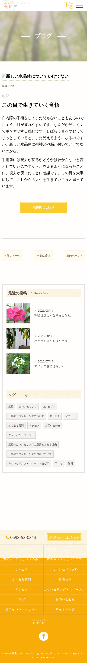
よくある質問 (16, 425)
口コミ (58, 463)
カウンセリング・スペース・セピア (28, 463)
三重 (10, 406)
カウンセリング (28, 406)
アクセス (34, 425)
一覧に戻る (44, 256)
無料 (70, 463)
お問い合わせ (52, 425)
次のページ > (74, 256)
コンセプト (48, 406)
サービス (55, 416)
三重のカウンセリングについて (26, 416)
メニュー (70, 416)
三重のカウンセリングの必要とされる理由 (32, 444)
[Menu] (80, 5)
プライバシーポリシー (21, 435)
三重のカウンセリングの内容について (30, 454)
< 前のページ (12, 256)
